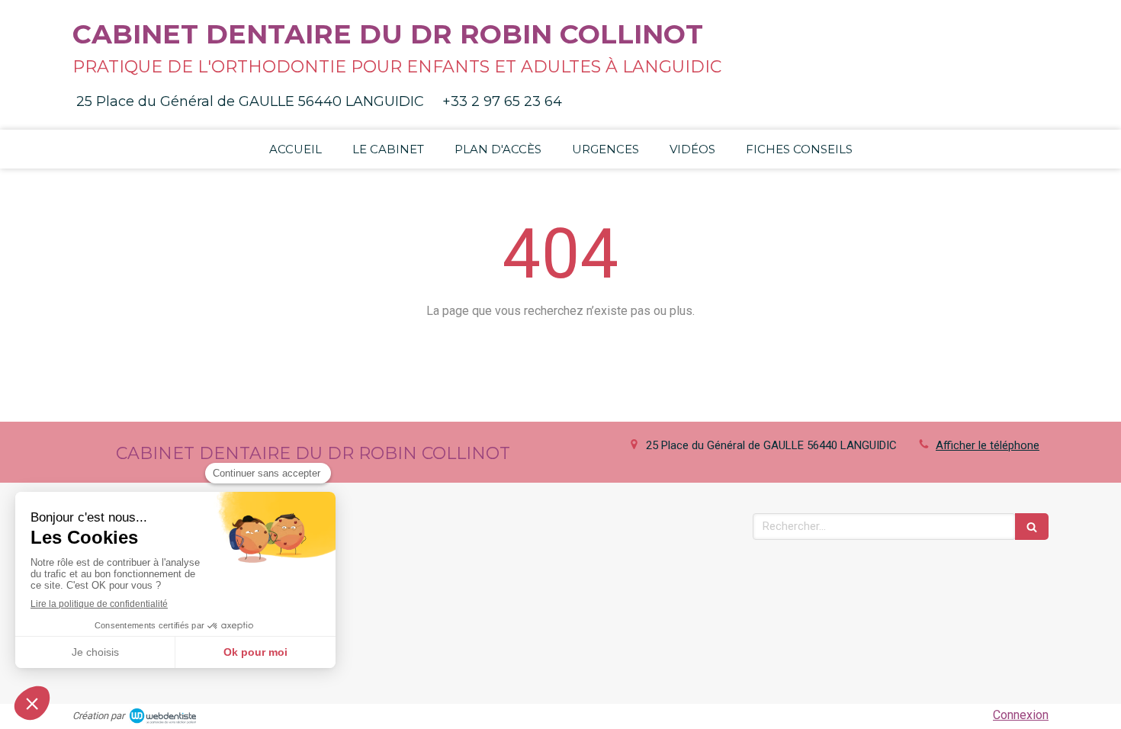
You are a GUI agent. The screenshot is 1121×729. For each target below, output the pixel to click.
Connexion (1021, 715)
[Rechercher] (1032, 526)
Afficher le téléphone (987, 445)
